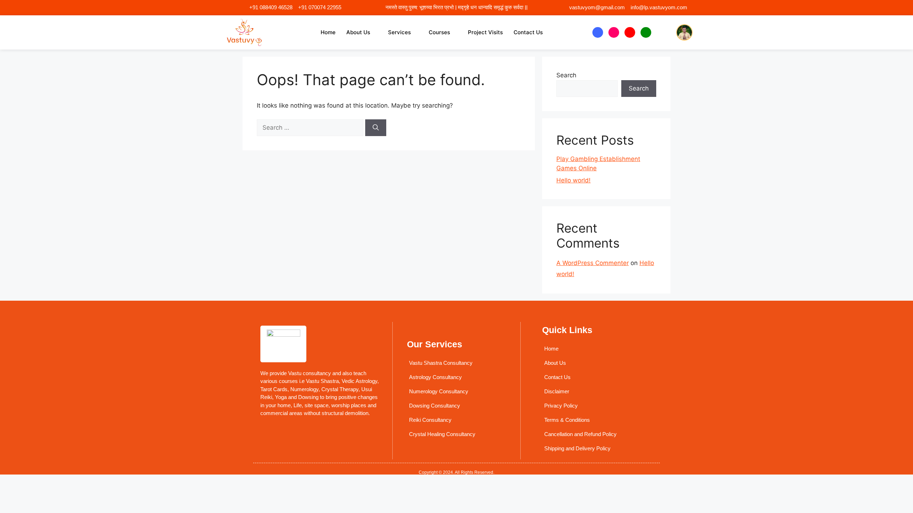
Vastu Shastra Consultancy (441, 363)
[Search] (375, 127)
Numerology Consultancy (438, 391)
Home (328, 32)
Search (566, 75)
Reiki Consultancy (430, 420)
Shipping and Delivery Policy (577, 448)
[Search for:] (311, 127)
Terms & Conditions (567, 420)
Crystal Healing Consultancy (442, 434)
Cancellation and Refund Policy (580, 434)
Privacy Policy (561, 406)
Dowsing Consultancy (434, 406)
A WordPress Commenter (592, 262)
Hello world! (573, 180)
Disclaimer (556, 391)
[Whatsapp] (646, 32)
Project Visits (485, 32)
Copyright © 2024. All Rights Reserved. (456, 472)
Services (399, 32)
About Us (358, 32)
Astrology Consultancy (435, 377)
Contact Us (528, 32)
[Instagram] (613, 32)
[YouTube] (629, 32)
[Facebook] (597, 32)
